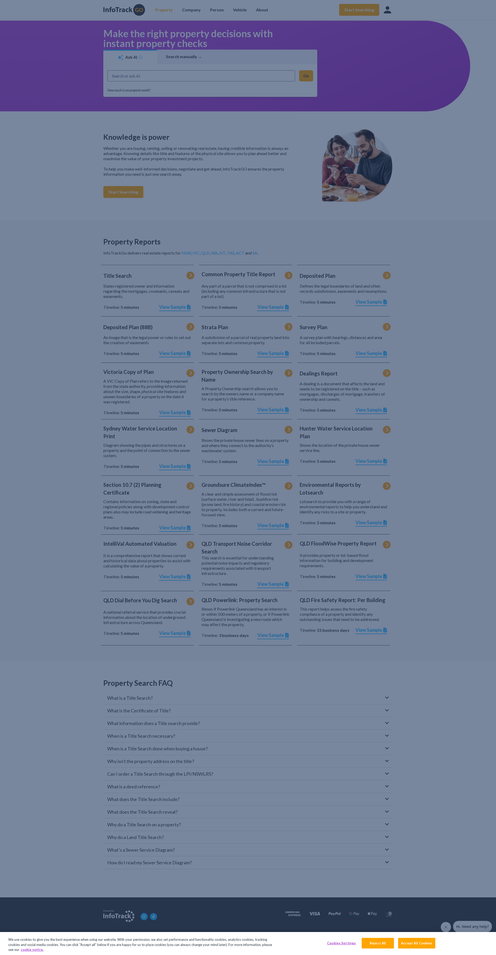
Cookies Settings (341, 943)
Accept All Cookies (416, 943)
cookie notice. (32, 950)
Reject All (378, 943)
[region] (248, 943)
